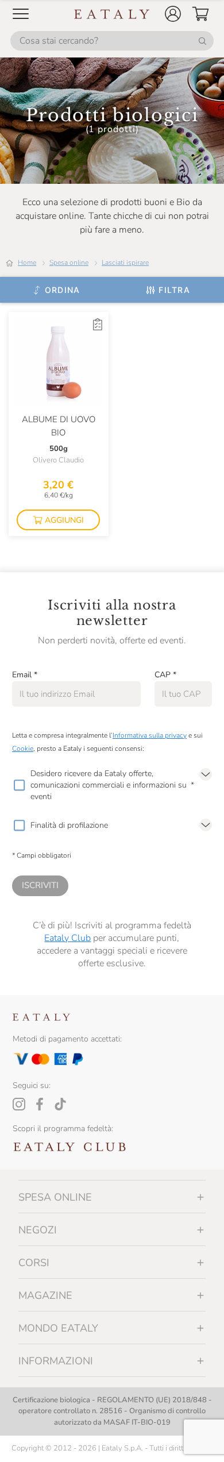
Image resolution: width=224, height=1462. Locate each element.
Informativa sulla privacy (150, 735)
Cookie (22, 748)
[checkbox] (19, 785)
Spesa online (68, 262)
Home (27, 262)
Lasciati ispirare (125, 262)
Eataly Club (67, 938)
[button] (172, 14)
